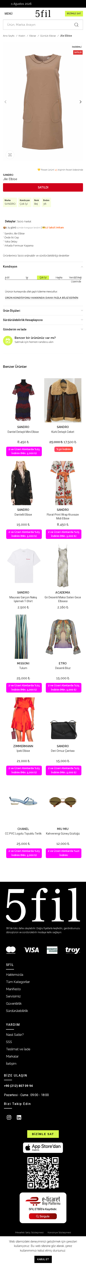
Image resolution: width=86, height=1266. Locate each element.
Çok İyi (24, 203)
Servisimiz (13, 996)
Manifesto (13, 989)
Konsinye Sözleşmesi (59, 1232)
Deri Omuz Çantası (63, 750)
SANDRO (8, 174)
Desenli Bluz (63, 668)
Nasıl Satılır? (15, 1035)
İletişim (11, 1064)
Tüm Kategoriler (18, 982)
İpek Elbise (23, 750)
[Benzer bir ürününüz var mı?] (8, 340)
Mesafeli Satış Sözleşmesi (29, 1232)
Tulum (23, 668)
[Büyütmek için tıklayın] (10, 155)
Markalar (12, 1056)
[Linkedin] (19, 1117)
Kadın (22, 35)
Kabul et (43, 1259)
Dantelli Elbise (23, 514)
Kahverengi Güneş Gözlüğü (63, 833)
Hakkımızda (14, 975)
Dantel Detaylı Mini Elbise (23, 431)
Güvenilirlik (14, 1003)
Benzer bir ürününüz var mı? (35, 338)
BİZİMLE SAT (74, 13)
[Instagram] (9, 1117)
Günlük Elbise (48, 35)
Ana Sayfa (9, 35)
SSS (9, 1042)
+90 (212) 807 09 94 (18, 1086)
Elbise (33, 35)
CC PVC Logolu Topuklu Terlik (23, 833)
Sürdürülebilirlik (17, 1011)
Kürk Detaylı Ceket (62, 431)
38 (44, 203)
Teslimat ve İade (18, 1049)
